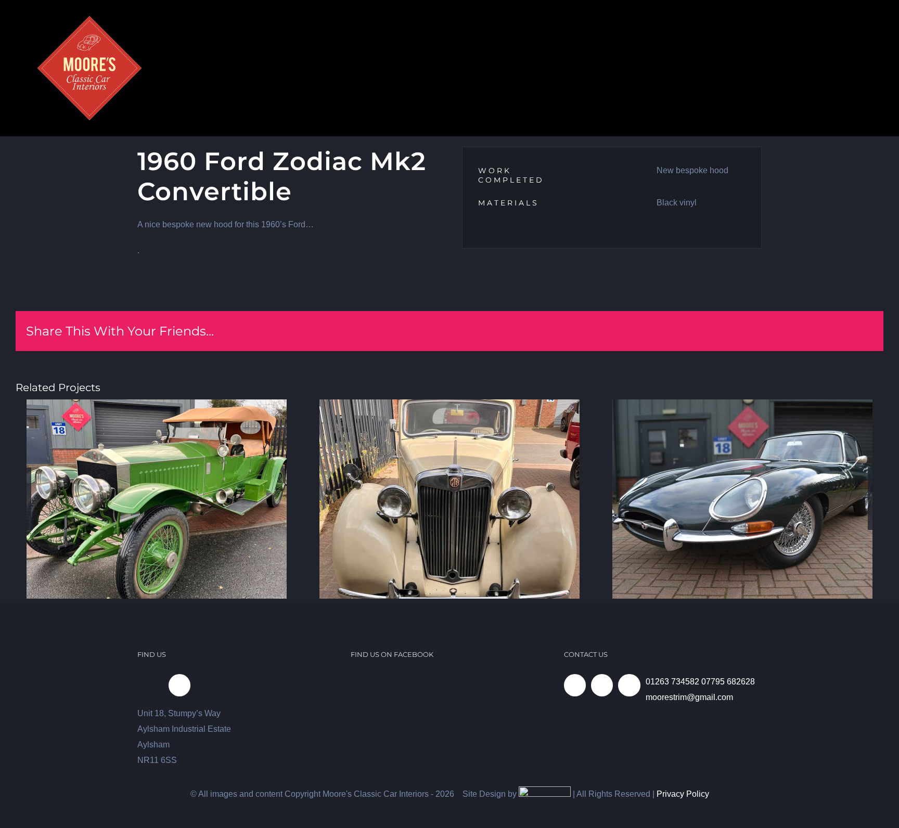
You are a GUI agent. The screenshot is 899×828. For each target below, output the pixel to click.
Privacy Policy (683, 794)
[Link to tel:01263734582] (575, 685)
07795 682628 (728, 681)
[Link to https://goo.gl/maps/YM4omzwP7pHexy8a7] (179, 685)
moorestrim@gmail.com (689, 697)
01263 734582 (672, 681)
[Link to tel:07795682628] (602, 685)
